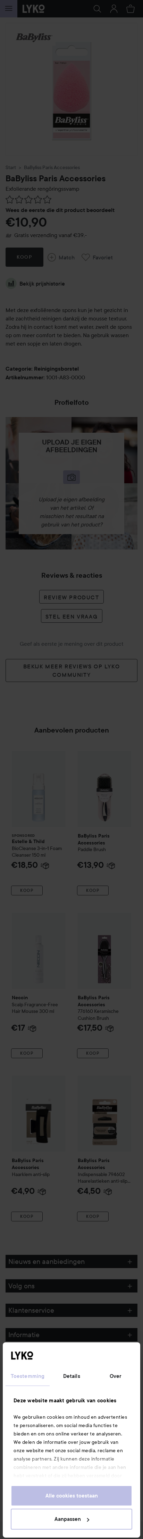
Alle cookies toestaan (71, 1496)
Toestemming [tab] (27, 1376)
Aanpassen (67, 1519)
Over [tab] (115, 1376)
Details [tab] (71, 1376)
